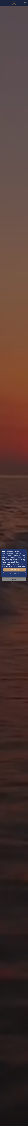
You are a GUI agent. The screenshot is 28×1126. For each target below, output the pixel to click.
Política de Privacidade (19, 566)
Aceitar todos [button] (14, 569)
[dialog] (14, 563)
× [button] (24, 550)
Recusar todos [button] (14, 573)
